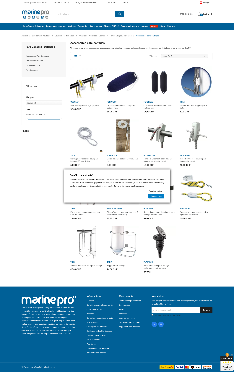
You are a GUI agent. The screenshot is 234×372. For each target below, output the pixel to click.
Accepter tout (156, 196)
